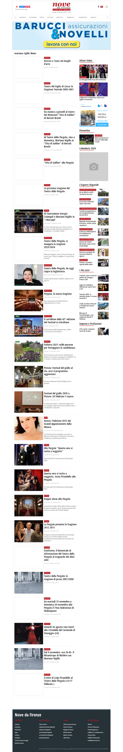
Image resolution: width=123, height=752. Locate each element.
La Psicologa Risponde (45, 732)
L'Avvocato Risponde (45, 730)
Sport (41, 17)
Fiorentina (83, 17)
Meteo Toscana (67, 735)
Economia (33, 17)
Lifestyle (59, 17)
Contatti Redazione (93, 727)
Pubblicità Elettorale (94, 738)
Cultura (50, 17)
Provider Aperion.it (93, 730)
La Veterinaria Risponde (46, 735)
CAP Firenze (66, 738)
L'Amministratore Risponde (47, 727)
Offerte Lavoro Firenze (69, 724)
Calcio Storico (43, 724)
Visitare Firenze (67, 727)
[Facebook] (98, 6)
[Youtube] (101, 6)
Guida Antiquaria (44, 738)
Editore (90, 724)
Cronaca (22, 17)
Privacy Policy (91, 735)
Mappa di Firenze (68, 730)
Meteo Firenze (67, 732)
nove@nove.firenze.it (94, 740)
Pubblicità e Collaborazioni (95, 732)
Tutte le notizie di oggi (21, 740)
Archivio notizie (19, 743)
